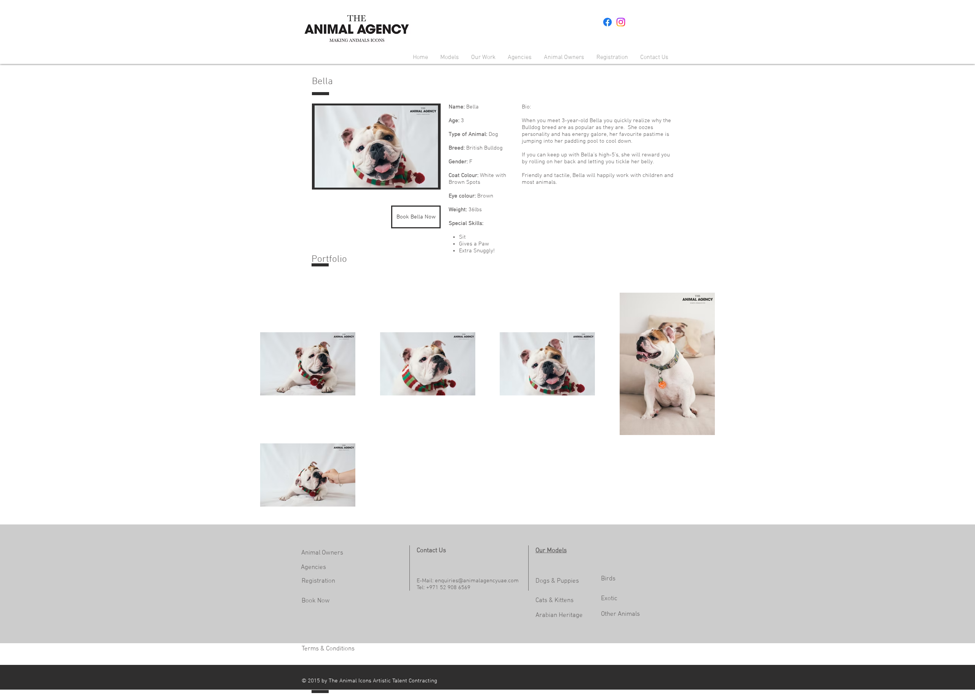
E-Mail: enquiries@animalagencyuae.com (468, 580)
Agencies (313, 567)
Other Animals (620, 614)
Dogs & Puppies (557, 581)
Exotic (609, 598)
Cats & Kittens (554, 600)
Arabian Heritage (559, 615)
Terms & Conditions (328, 649)
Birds (608, 579)
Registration (318, 581)
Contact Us (431, 551)
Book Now (316, 601)
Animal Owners (322, 553)
